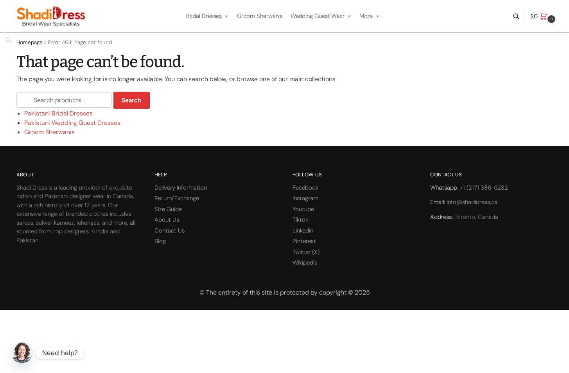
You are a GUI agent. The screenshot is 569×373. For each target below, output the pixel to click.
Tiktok (300, 220)
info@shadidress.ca (472, 202)
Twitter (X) (306, 252)
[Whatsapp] (21, 352)
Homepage (29, 42)
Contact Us (169, 230)
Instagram (305, 198)
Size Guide (168, 209)
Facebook (305, 188)
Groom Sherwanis (49, 132)
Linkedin (303, 230)
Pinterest (304, 241)
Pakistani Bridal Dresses (58, 113)
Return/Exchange (176, 198)
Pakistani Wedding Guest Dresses (72, 123)
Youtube (303, 209)
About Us (166, 220)
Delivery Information (180, 188)
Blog (160, 241)
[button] (543, 16)
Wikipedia (305, 262)
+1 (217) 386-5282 (484, 188)
